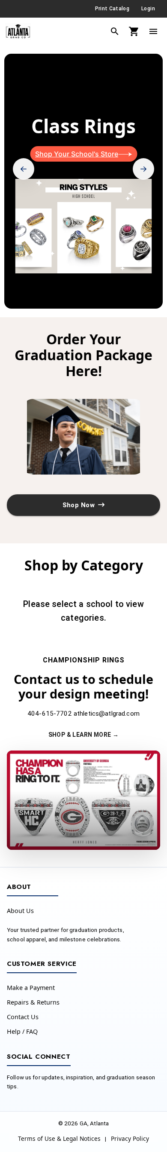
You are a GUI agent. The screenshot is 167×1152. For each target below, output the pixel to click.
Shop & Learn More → (83, 734)
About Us (20, 911)
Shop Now (79, 505)
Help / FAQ (22, 1031)
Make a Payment (31, 987)
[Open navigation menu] (153, 31)
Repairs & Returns (33, 1002)
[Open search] (114, 31)
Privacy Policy (130, 1138)
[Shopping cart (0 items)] (134, 31)
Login (148, 9)
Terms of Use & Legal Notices (59, 1138)
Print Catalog (112, 9)
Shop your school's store (76, 154)
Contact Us (23, 1017)
